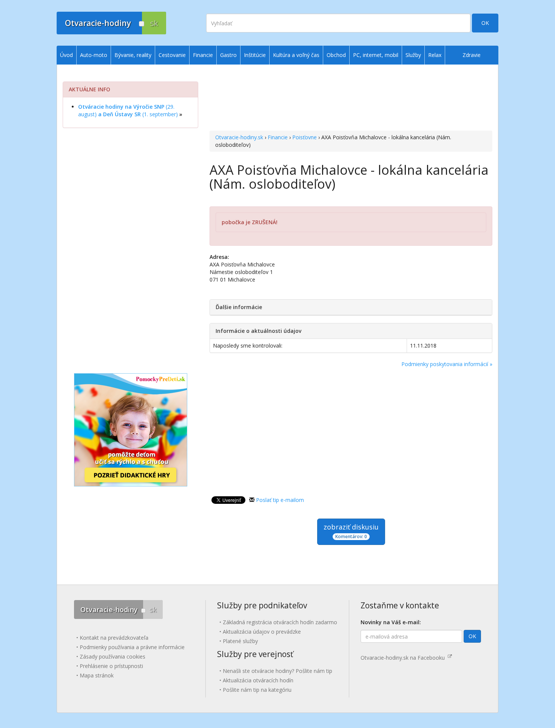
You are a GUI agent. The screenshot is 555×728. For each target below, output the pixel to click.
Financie (278, 137)
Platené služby (240, 641)
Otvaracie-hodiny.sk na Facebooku (404, 657)
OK (485, 22)
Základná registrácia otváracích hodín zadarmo (280, 622)
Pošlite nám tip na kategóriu (257, 689)
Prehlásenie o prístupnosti (111, 666)
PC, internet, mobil (375, 54)
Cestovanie (172, 54)
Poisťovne (304, 137)
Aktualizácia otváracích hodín (258, 680)
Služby (413, 54)
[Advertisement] (351, 98)
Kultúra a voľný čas (296, 54)
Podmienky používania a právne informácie (132, 647)
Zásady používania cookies (112, 656)
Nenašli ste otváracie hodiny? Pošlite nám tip (277, 670)
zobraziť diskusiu (351, 531)
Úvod (66, 54)
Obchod (336, 54)
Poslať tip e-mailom (280, 499)
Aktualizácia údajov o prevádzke (262, 631)
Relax (434, 54)
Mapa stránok (97, 675)
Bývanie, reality (132, 54)
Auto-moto (93, 54)
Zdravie (471, 54)
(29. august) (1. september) (128, 110)
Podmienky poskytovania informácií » (446, 364)
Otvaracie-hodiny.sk (239, 137)
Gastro (228, 54)
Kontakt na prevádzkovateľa (114, 637)
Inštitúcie (255, 54)
